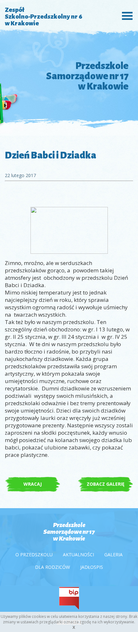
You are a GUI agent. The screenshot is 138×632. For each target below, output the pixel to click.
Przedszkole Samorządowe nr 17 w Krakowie (69, 532)
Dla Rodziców (52, 567)
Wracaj (32, 484)
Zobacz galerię (106, 484)
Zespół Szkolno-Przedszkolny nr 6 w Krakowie (43, 16)
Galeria (113, 554)
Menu (125, 15)
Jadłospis (91, 567)
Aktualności (78, 554)
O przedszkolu (34, 554)
